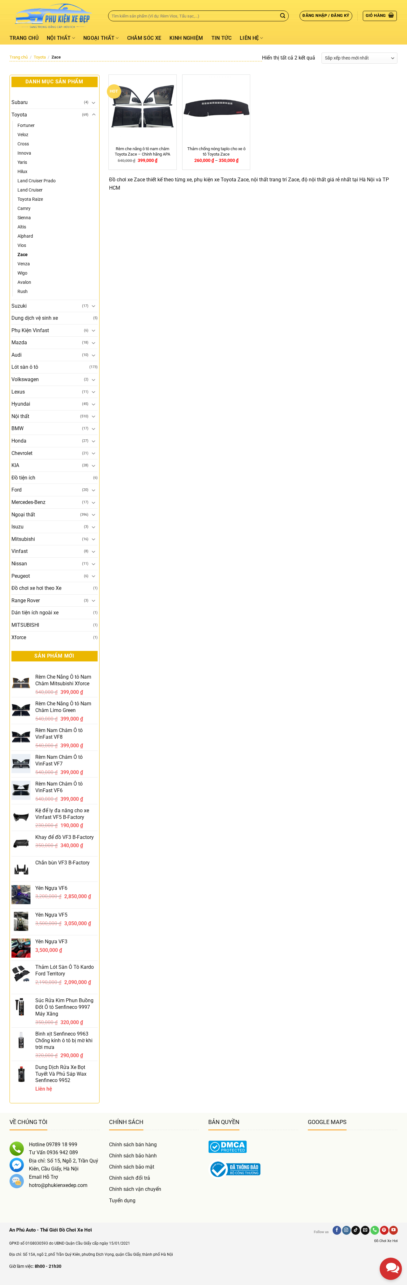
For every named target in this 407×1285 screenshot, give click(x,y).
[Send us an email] (365, 1230)
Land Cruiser (30, 190)
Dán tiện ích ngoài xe (35, 613)
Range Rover (25, 600)
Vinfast (19, 551)
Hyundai (20, 404)
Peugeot (20, 576)
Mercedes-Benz (28, 502)
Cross (23, 144)
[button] (326, 16)
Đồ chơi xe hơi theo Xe (36, 588)
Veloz (22, 134)
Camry (24, 208)
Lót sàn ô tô (24, 367)
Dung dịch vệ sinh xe (34, 318)
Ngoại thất (98, 38)
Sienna (24, 217)
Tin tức (221, 38)
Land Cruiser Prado (36, 181)
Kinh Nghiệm (186, 38)
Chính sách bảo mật (131, 1167)
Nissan (19, 564)
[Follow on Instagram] (346, 1230)
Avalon (24, 282)
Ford (16, 490)
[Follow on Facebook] (337, 1230)
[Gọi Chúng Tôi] (374, 1230)
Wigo (22, 273)
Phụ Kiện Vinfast (30, 330)
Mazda (19, 342)
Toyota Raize (30, 199)
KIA (15, 465)
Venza (23, 264)
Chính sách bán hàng (133, 1145)
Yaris (22, 162)
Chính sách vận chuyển (135, 1189)
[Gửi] (282, 15)
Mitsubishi (23, 539)
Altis (21, 227)
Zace (22, 254)
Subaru (19, 102)
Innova (24, 153)
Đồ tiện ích (23, 478)
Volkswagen (25, 379)
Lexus (18, 392)
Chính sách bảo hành (133, 1156)
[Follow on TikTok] (355, 1230)
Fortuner (26, 125)
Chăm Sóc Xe (144, 38)
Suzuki (19, 306)
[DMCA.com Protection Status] (227, 1146)
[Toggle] (94, 102)
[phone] (391, 1237)
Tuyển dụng (122, 1201)
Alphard (25, 236)
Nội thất (59, 38)
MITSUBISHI (25, 625)
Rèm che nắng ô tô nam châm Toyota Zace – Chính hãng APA (142, 151)
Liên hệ (249, 38)
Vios (21, 245)
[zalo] (391, 1215)
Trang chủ (24, 38)
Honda (18, 441)
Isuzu (17, 527)
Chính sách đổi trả (129, 1178)
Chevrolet (21, 453)
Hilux (22, 171)
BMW (17, 428)
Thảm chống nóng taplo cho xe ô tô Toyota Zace (216, 151)
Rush (22, 291)
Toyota (40, 57)
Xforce (18, 637)
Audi (16, 355)
